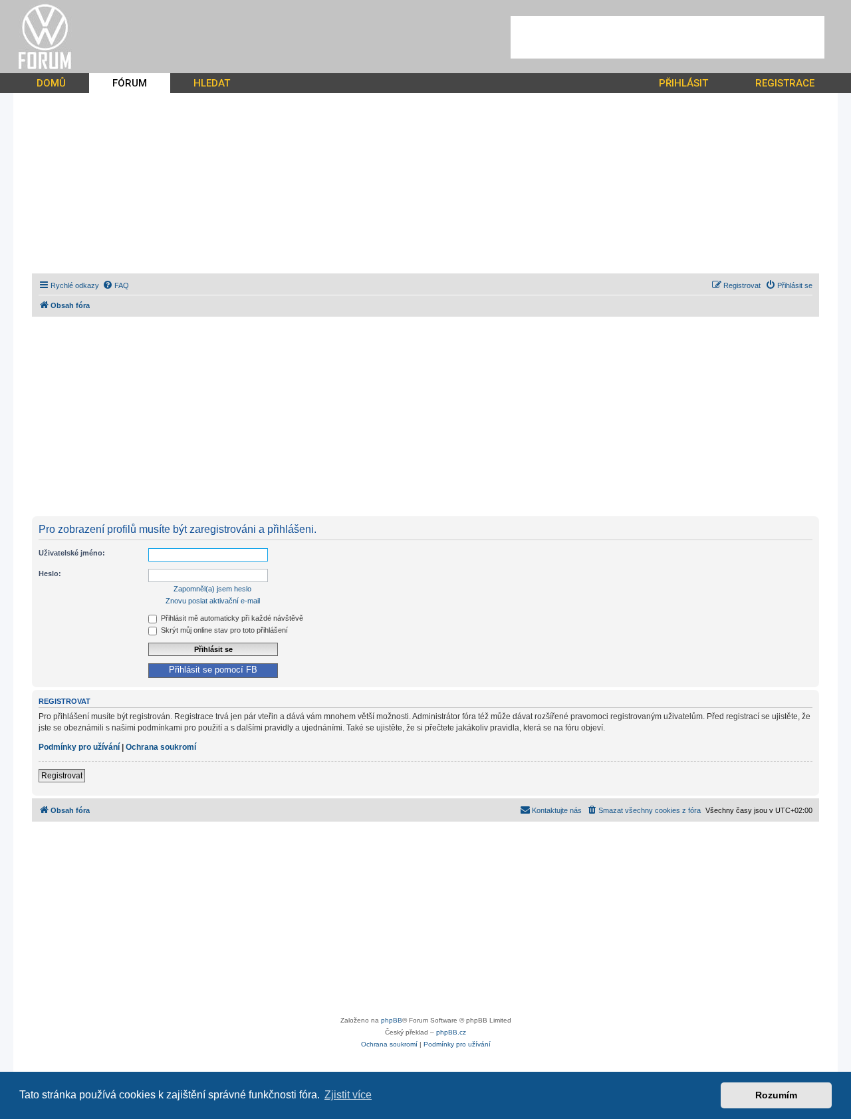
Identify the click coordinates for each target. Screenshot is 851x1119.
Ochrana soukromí (161, 747)
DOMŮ (51, 83)
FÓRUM (129, 83)
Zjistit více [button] (348, 1094)
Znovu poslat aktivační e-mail (213, 601)
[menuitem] (115, 285)
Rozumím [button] (776, 1095)
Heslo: (50, 573)
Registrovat (61, 775)
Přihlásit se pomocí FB (213, 670)
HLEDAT (211, 83)
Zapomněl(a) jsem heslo (212, 589)
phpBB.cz (451, 1032)
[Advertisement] (667, 37)
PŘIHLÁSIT (683, 83)
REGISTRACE (784, 83)
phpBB (391, 1020)
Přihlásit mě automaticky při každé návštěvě (231, 618)
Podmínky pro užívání (79, 747)
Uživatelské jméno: (72, 553)
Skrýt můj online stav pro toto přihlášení (223, 630)
